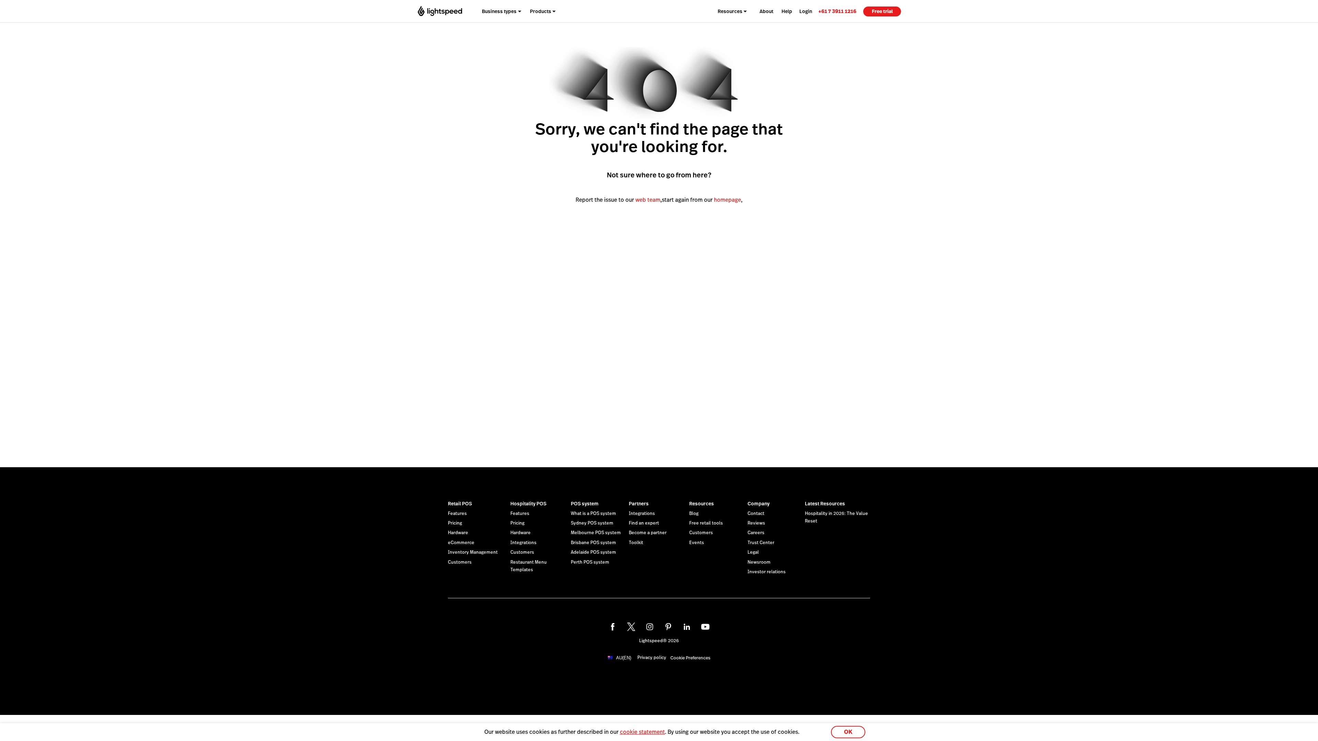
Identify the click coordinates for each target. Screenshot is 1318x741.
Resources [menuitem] (730, 11)
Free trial (882, 11)
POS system (585, 503)
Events (696, 543)
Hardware (458, 533)
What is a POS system (593, 513)
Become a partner (648, 533)
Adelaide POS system (593, 552)
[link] (837, 11)
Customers (460, 562)
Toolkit (636, 543)
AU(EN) (623, 657)
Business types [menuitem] (499, 11)
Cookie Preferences (690, 658)
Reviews (756, 523)
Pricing (455, 523)
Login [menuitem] (805, 11)
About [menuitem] (766, 11)
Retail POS (460, 503)
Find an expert (644, 523)
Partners (639, 503)
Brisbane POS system (593, 543)
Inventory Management (473, 552)
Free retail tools (706, 523)
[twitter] (631, 627)
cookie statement (642, 732)
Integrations (523, 543)
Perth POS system (590, 562)
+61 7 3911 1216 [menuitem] (837, 11)
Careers (756, 533)
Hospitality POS (528, 503)
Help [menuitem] (787, 11)
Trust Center (761, 543)
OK (848, 732)
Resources (701, 503)
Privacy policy (651, 658)
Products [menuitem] (540, 11)
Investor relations (767, 572)
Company (759, 503)
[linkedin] (687, 627)
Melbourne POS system (596, 533)
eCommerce (461, 543)
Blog (693, 513)
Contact (756, 513)
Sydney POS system (592, 523)
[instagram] (650, 627)
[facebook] (612, 627)
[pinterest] (668, 627)
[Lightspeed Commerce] (440, 11)
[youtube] (705, 627)
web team (647, 200)
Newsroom (759, 562)
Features (457, 513)
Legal (753, 552)
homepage (727, 200)
